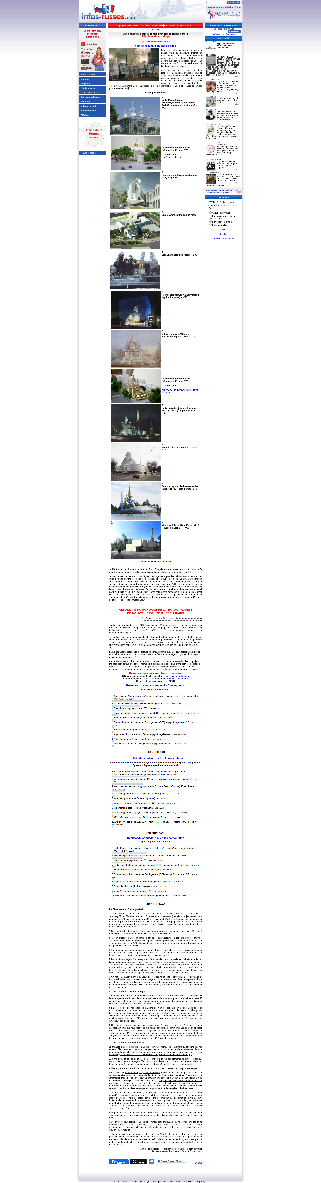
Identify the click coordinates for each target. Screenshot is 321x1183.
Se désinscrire (228, 34)
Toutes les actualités (216, 185)
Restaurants (88, 88)
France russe (88, 152)
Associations (88, 110)
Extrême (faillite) (220, 225)
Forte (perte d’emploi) (222, 222)
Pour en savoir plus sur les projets (155, 561)
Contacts (189, 25)
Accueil (155, 30)
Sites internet (88, 106)
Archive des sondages (223, 239)
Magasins (86, 83)
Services (86, 101)
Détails (216, 34)
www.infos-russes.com (177, 678)
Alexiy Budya (201, 1181)
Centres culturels (90, 97)
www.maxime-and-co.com (177, 676)
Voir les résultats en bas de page (155, 45)
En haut (198, 1163)
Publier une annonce (174, 25)
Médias (85, 115)
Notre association (154, 25)
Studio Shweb (175, 1181)
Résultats (223, 234)
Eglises (85, 79)
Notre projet (138, 25)
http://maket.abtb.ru (171, 157)
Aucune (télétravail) (221, 213)
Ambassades (88, 74)
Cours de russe (89, 92)
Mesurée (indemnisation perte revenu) (222, 217)
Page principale (124, 25)
